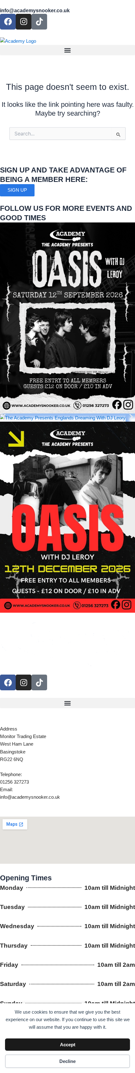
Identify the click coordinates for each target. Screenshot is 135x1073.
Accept (67, 1044)
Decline (67, 1061)
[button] (67, 50)
